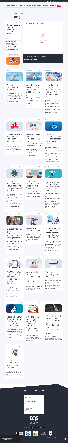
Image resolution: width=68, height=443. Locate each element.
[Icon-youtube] (43, 390)
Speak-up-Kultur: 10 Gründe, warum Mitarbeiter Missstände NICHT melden (15, 321)
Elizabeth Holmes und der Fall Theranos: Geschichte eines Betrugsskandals (14, 233)
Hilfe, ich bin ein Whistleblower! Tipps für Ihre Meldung (33, 184)
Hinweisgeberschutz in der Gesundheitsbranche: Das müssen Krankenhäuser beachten (53, 90)
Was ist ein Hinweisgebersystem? (53, 274)
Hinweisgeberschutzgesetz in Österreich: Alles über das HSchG (14, 137)
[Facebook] (36, 390)
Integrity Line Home (17, 13)
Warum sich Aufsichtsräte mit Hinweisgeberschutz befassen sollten (53, 138)
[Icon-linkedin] (25, 390)
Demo (59, 5)
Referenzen (37, 5)
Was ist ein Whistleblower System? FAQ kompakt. (13, 363)
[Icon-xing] (28, 390)
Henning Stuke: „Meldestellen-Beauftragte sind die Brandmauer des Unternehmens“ (52, 187)
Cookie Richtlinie (34, 437)
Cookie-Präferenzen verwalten (51, 437)
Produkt (22, 5)
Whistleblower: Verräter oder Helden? (13, 87)
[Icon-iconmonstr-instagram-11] (39, 390)
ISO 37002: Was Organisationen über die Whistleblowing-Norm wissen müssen (14, 277)
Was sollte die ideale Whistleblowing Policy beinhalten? (33, 276)
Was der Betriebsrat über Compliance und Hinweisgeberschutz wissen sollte (14, 185)
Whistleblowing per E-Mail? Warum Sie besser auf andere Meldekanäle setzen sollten (33, 323)
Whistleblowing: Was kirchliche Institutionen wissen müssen (33, 88)
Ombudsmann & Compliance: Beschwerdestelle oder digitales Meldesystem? (53, 232)
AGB (38, 437)
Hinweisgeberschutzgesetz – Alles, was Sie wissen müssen (13, 29)
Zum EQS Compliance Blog (29, 59)
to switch (7, 439)
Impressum (23, 437)
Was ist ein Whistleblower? (33, 229)
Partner (45, 5)
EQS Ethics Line (43, 437)
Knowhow (52, 5)
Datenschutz (28, 437)
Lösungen (29, 5)
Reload (42, 42)
